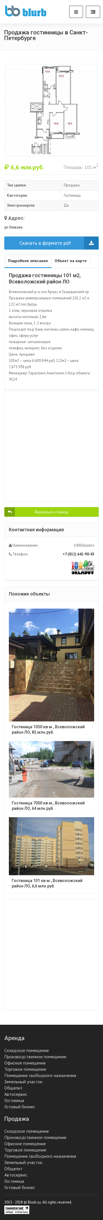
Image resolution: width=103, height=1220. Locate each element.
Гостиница (14, 1100)
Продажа (16, 1118)
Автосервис (15, 1094)
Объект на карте (71, 260)
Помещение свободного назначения (40, 1075)
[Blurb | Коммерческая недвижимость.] (25, 11)
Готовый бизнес (19, 1106)
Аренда (14, 1038)
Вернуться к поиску (51, 511)
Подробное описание (28, 260)
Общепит (13, 1088)
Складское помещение (26, 1050)
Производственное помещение (35, 1056)
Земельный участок (23, 1081)
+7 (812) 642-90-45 (78, 554)
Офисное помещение (25, 1063)
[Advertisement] (51, 446)
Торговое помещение (25, 1069)
